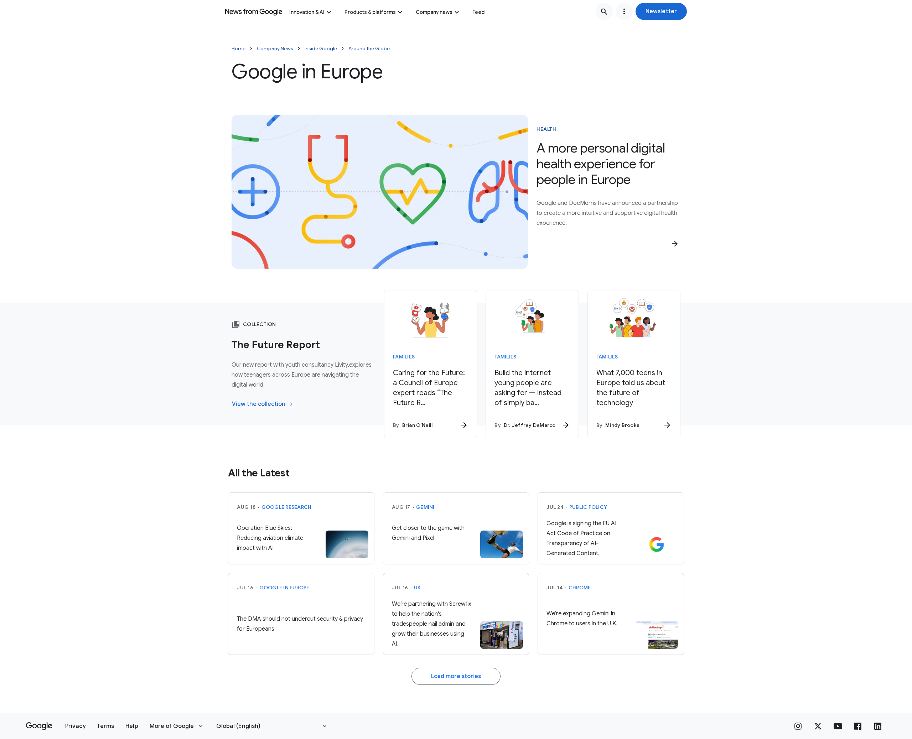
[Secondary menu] (624, 11)
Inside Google (321, 48)
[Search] (604, 11)
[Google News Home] (253, 11)
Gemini (425, 507)
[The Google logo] (39, 726)
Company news (434, 12)
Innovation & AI (307, 12)
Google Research (286, 507)
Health (546, 129)
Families (404, 356)
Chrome (580, 587)
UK (417, 587)
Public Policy (588, 507)
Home (238, 48)
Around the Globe (369, 48)
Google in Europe (284, 587)
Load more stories (456, 676)
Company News (275, 48)
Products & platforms (370, 12)
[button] (661, 11)
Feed (478, 12)
